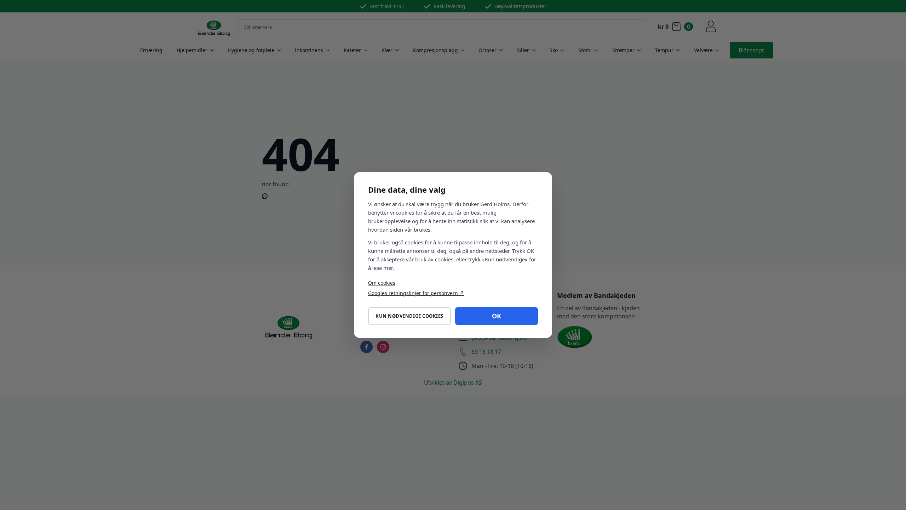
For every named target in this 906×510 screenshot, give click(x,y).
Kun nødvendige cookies (409, 316)
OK (496, 316)
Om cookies (381, 282)
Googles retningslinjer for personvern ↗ (416, 293)
